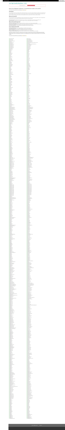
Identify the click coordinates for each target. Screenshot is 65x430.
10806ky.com (11, 230)
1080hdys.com (11, 345)
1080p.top (28, 412)
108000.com (28, 148)
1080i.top (28, 352)
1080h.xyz (11, 339)
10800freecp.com (29, 159)
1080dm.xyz (28, 300)
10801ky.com (11, 179)
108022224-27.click (12, 191)
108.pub (28, 86)
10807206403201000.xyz (12, 234)
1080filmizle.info (29, 319)
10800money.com (29, 162)
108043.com (28, 213)
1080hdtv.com (28, 344)
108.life (28, 78)
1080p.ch (28, 399)
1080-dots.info (11, 112)
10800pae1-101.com (29, 163)
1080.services (28, 137)
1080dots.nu (28, 303)
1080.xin (28, 141)
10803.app (11, 200)
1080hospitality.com (12, 347)
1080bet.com (28, 275)
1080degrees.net (29, 294)
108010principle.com (29, 172)
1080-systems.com (29, 121)
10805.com (11, 219)
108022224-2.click (12, 188)
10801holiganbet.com (12, 178)
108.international (29, 73)
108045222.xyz (11, 215)
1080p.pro (28, 408)
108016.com (11, 175)
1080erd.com (28, 310)
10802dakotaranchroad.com (13, 198)
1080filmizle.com (29, 318)
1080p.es (28, 403)
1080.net (28, 132)
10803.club (11, 201)
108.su (28, 93)
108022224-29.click (12, 192)
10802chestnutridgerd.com (13, 197)
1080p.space (11, 411)
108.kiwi (28, 76)
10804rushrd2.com (29, 217)
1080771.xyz (28, 236)
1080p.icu (28, 404)
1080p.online (28, 407)
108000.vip (11, 150)
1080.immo (11, 130)
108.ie (28, 70)
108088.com (11, 248)
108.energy (28, 63)
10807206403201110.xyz (30, 234)
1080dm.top (11, 300)
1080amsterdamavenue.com (30, 267)
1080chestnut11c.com (12, 283)
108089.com (11, 249)
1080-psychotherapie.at (12, 119)
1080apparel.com (11, 269)
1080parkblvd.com (29, 417)
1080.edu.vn (11, 127)
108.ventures (28, 98)
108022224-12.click (12, 185)
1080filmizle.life (11, 320)
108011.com (11, 173)
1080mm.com (28, 385)
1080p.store (28, 411)
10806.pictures (11, 227)
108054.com (11, 223)
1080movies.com (29, 389)
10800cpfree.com (12, 159)
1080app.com (28, 268)
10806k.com (28, 229)
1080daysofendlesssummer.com (13, 293)
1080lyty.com (28, 379)
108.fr (10, 67)
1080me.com (28, 382)
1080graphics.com (29, 334)
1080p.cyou (28, 401)
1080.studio (11, 138)
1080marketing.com (12, 382)
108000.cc (28, 147)
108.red (28, 87)
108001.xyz (28, 153)
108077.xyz (11, 236)
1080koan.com (29, 368)
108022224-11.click (29, 184)
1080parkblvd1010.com (12, 418)
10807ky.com (11, 239)
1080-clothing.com (29, 110)
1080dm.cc (28, 299)
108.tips (10, 95)
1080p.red (11, 409)
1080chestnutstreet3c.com (30, 285)
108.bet (10, 52)
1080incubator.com (29, 353)
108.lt (28, 79)
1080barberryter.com (12, 274)
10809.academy (29, 252)
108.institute (11, 73)
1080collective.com (12, 288)
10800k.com (11, 160)
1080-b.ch (11, 106)
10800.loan (28, 144)
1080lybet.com (11, 379)
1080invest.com (11, 355)
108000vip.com (11, 153)
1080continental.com (29, 289)
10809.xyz (11, 255)
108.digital (11, 62)
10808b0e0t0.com (29, 250)
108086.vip (28, 246)
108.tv (10, 97)
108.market (28, 80)
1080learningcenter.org (12, 374)
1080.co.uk (28, 125)
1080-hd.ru (11, 114)
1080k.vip (28, 360)
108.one (10, 83)
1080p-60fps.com (12, 396)
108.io (28, 74)
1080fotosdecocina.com (12, 328)
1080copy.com (11, 290)
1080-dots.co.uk (11, 111)
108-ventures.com (12, 47)
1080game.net (11, 331)
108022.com (28, 183)
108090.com (28, 255)
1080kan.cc (28, 361)
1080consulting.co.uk (12, 289)
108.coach (11, 58)
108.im (10, 71)
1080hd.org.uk (28, 341)
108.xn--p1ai (11, 102)
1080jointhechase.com (12, 358)
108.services (28, 90)
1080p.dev (28, 402)
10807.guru (28, 231)
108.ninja (11, 82)
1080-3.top (11, 105)
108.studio (11, 93)
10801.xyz (28, 170)
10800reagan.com (29, 165)
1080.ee (10, 128)
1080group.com (11, 336)
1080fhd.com (11, 316)
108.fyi (10, 68)
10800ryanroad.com (29, 166)
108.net (28, 81)
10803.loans (28, 202)
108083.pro (11, 245)
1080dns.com (11, 301)
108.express (11, 65)
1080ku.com (11, 369)
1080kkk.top (28, 367)
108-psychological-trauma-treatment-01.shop (32, 42)
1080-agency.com (29, 105)
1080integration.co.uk (12, 354)
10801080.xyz (11, 172)
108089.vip (28, 249)
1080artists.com (29, 271)
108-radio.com (11, 43)
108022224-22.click (29, 189)
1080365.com (28, 207)
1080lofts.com (29, 377)
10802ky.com (28, 199)
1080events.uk (29, 312)
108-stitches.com (12, 45)
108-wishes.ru (11, 48)
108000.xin (28, 150)
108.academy (11, 49)
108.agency (28, 49)
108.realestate (11, 87)
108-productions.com (29, 41)
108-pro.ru (11, 41)
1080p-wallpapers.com (29, 398)
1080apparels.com (29, 269)
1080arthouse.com (12, 271)
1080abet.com (29, 262)
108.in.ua (28, 71)
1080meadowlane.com (12, 383)
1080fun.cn (11, 329)
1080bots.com (29, 277)
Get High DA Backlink (6, 0)
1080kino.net (28, 364)
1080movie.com (29, 388)
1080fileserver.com (29, 317)
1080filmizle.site (11, 321)
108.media (11, 81)
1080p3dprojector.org (29, 414)
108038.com (28, 208)
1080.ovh (28, 135)
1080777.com (28, 237)
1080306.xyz (11, 205)
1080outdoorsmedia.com (30, 395)
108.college (11, 59)
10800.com (28, 143)
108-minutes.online (12, 38)
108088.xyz (28, 248)
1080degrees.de (11, 294)
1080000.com (28, 151)
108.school (28, 89)
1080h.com (28, 338)
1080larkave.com (29, 372)
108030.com (11, 204)
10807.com (11, 231)
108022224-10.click (12, 184)
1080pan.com (11, 417)
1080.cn (10, 125)
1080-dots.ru (28, 113)
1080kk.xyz (28, 366)
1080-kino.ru (28, 115)
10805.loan (28, 219)
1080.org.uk (11, 135)
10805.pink (28, 221)
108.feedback (28, 65)
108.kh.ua (11, 76)
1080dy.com (28, 305)
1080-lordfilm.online (12, 116)
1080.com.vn (28, 126)
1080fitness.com (29, 325)
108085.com (28, 245)
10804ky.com (28, 216)
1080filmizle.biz (11, 318)
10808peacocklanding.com (13, 252)
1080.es (28, 128)
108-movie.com (11, 39)
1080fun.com (28, 329)
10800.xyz (28, 146)
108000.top (28, 149)
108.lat (28, 77)
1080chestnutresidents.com (13, 285)
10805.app (28, 218)
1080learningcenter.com (30, 373)
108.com (28, 59)
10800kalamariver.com (12, 161)
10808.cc (11, 240)
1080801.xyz (28, 243)
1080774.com (11, 237)
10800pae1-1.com (12, 163)
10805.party (28, 220)
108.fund (28, 67)
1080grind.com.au (29, 335)
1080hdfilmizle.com (12, 344)
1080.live (11, 131)
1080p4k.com (11, 415)
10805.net (11, 220)
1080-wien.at (11, 122)
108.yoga (28, 102)
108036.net (11, 207)
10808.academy (29, 239)
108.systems (11, 94)
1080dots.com (11, 302)
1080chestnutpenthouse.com (30, 284)
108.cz (10, 61)
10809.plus (11, 254)
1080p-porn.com (11, 398)
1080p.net (11, 407)
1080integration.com (29, 354)
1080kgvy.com (11, 363)
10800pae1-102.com (12, 164)
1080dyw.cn (11, 307)
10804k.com (11, 216)
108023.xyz (11, 196)
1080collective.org (29, 288)
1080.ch (28, 124)
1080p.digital (11, 403)
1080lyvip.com (11, 380)
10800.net (28, 145)
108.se (10, 90)
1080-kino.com (29, 114)
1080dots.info (28, 302)
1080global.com (29, 333)
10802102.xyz (11, 183)
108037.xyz (11, 208)
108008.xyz (11, 156)
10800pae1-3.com (12, 165)
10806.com (28, 226)
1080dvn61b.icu (11, 305)
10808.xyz (11, 242)
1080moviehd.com (12, 389)
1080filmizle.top (29, 321)
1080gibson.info (11, 333)
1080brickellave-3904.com (12, 278)
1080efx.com (28, 309)
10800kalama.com (29, 160)
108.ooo (28, 83)
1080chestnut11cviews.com (30, 283)
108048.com (28, 215)
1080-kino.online (11, 115)
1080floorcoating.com (29, 326)
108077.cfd (11, 235)
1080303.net (28, 204)
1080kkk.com (11, 367)
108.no (28, 82)
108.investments (11, 74)
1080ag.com (11, 264)
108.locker (11, 79)
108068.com (11, 229)
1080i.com (11, 351)
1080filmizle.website (12, 322)
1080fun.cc (28, 328)
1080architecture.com (29, 270)
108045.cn (28, 214)
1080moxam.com (29, 390)
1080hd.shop (28, 342)
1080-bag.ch (28, 106)
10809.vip (28, 254)
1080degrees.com (29, 293)
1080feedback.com (29, 315)
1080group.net (29, 336)
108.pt (10, 86)
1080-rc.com (28, 119)
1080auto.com (11, 272)
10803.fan (11, 202)
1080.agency (28, 122)
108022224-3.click (29, 192)
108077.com (28, 235)
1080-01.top (28, 103)
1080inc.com (11, 353)
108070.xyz (11, 233)
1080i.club (28, 350)
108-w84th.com (29, 47)
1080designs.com (29, 296)
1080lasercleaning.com (12, 373)
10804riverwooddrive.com (12, 217)
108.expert (28, 64)
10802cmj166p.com (29, 197)
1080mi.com (11, 385)
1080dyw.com (28, 307)
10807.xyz (28, 232)
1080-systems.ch (12, 121)
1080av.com (28, 272)
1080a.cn (28, 261)
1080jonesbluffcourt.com (30, 358)
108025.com (28, 196)
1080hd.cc (28, 339)
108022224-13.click (29, 185)
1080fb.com (11, 315)
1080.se (10, 137)
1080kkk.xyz (11, 368)
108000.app (11, 147)
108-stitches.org (29, 45)
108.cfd (28, 54)
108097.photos (11, 258)
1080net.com (11, 393)
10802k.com (11, 199)
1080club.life (28, 286)
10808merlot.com (12, 251)
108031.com (28, 205)
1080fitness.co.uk (12, 325)
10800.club (11, 143)
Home (1, 0)
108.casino (11, 54)
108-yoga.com (29, 48)
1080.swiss (28, 138)
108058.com (11, 224)
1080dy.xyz (11, 306)
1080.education (29, 127)
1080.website (28, 140)
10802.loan (11, 181)
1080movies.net (11, 390)
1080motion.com (11, 387)
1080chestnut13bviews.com (13, 284)
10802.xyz (11, 182)
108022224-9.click (12, 195)
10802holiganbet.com (29, 198)
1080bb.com (28, 274)
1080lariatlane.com (12, 372)
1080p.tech (11, 412)
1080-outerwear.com (12, 118)
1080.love (28, 131)
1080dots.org (11, 304)
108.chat (28, 55)
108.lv (10, 80)
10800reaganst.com (12, 166)
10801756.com (11, 176)
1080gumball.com (29, 337)
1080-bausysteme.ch (12, 108)
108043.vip (11, 214)
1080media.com (29, 383)
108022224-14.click (12, 186)
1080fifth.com (29, 316)
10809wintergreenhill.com (12, 261)
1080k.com (11, 360)
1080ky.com (28, 370)
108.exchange (11, 64)
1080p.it (28, 405)
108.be (10, 51)
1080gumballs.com (12, 338)
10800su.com (11, 167)
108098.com (28, 258)
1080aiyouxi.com (29, 266)
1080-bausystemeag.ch (30, 108)
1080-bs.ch (28, 109)
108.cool (28, 60)
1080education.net (12, 309)
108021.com (28, 182)
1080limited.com (11, 376)
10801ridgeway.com (12, 180)
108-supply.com (29, 46)
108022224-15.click (29, 186)
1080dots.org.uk (29, 304)
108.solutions (11, 92)
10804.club (11, 211)
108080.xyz (11, 243)
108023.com (28, 195)
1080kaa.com (11, 361)
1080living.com (11, 377)
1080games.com (29, 331)
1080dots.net (11, 303)
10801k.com (28, 178)
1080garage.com (11, 332)
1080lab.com (28, 371)
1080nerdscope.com (29, 392)
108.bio (28, 52)
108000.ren (11, 149)
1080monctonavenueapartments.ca (14, 386)
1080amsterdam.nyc (12, 267)
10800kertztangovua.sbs (30, 161)
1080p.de (11, 402)
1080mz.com (28, 391)
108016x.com (28, 175)
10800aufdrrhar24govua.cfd (30, 157)
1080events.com (11, 312)
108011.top (28, 173)
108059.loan (28, 224)
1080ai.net (11, 266)
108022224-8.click (29, 194)
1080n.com (11, 392)
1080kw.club (11, 370)
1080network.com (29, 393)
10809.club (28, 253)
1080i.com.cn (28, 351)
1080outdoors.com (12, 395)
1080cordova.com (29, 290)
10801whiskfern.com (29, 180)
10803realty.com (29, 210)
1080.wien (11, 141)
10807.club (28, 230)
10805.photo (11, 221)
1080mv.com (11, 391)
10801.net (11, 169)
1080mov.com (11, 388)
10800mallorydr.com (12, 162)
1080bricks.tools (29, 278)
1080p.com (11, 401)
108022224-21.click (12, 189)
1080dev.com (11, 297)
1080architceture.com (12, 270)
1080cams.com (29, 281)
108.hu (10, 70)
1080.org (28, 134)
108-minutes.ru (29, 38)
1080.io (28, 130)
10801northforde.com (29, 179)
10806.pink (28, 227)
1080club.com (11, 286)
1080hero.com (29, 345)
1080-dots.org (11, 113)
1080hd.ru (11, 342)
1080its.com (11, 356)
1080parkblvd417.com (29, 418)
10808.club (28, 240)
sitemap (12, 428)
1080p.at (11, 399)
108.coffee (28, 58)
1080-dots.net (28, 112)
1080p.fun (11, 404)
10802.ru (28, 181)
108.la (10, 77)
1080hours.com (11, 348)
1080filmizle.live (29, 320)
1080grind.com (11, 335)
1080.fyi (28, 129)
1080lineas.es (28, 376)
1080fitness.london (12, 326)
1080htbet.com (29, 348)
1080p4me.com (29, 415)
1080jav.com (11, 357)
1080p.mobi (28, 406)
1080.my (10, 132)
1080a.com (11, 262)
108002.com (11, 154)
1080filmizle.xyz (29, 322)
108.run (10, 89)
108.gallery (28, 68)
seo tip (13, 427)
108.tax (28, 94)
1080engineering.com (12, 310)
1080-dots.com (29, 111)
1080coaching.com (12, 287)
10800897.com (11, 157)
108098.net (11, 259)
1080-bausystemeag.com (12, 109)
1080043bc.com (29, 154)
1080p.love (11, 406)
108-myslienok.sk (29, 39)
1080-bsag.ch (11, 110)
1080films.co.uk (11, 323)
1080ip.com (28, 355)
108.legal (11, 78)
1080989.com (28, 259)
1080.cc (10, 124)
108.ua (28, 97)
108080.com (28, 242)
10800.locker (11, 145)
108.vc (10, 98)
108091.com (28, 256)
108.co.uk (28, 57)
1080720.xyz (28, 233)
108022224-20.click (29, 188)
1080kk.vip (11, 366)
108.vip (10, 100)
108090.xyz (11, 256)
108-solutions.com (29, 44)
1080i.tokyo (11, 352)
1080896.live (11, 250)
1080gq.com (11, 334)
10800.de (11, 144)
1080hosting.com (29, 347)
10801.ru (11, 170)
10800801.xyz (28, 156)
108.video (11, 99)
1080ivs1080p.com (29, 356)
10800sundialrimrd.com (29, 167)
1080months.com (29, 386)
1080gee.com (28, 332)
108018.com (28, 176)
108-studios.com (11, 46)
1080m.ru (28, 380)
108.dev (28, 61)
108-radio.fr (28, 43)
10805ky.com (11, 226)
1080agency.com (29, 264)
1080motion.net (29, 387)
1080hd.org (11, 341)
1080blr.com (11, 277)
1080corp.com (11, 291)
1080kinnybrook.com (12, 364)
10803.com (28, 201)
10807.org (11, 232)
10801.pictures (29, 169)
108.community (11, 60)
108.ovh (28, 84)
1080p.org (11, 408)
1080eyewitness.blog (29, 313)
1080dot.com (28, 301)
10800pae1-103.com (29, 164)
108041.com (11, 213)
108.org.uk (11, 84)
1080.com (11, 126)
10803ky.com (11, 210)
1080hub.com (11, 350)
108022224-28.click (29, 191)
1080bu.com (11, 280)
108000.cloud (11, 148)
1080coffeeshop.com (29, 287)
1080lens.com (28, 374)
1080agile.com (11, 265)
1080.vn (10, 140)
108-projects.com (12, 42)
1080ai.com (28, 265)
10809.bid (11, 253)
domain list (40, 425)
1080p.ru (28, 409)
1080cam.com (11, 281)
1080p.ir (10, 405)
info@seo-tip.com (35, 425)
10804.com (28, 211)
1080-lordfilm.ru (29, 116)
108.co (10, 57)
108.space (28, 92)
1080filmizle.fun (11, 319)
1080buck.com (29, 280)
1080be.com (11, 275)
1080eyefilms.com (12, 313)
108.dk (28, 62)
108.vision (28, 100)
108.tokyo (11, 96)
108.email (11, 63)
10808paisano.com (29, 251)
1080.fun (11, 129)
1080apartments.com (12, 268)
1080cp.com (28, 291)
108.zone (11, 103)
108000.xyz (11, 151)
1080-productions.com (29, 118)
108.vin (28, 99)
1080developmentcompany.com (30, 297)
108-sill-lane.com (11, 44)
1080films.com (29, 323)
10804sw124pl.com (12, 218)
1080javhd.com (29, 357)
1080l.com (11, 371)
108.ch (10, 55)
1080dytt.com (28, 306)
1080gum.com (11, 337)
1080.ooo (11, 134)
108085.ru (11, 246)
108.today (28, 95)
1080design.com (11, 296)
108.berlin (28, 51)
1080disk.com (11, 299)
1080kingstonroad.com (29, 363)
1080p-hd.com (29, 396)
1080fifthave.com (12, 317)
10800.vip (11, 146)
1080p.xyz (11, 414)
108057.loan (28, 223)
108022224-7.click (12, 194)
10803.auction (28, 200)
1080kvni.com (28, 369)
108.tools (28, 96)
